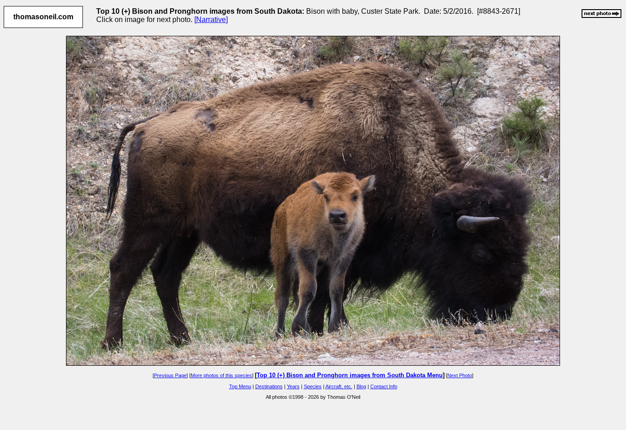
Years (293, 386)
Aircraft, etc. (338, 386)
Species (313, 386)
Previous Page (170, 375)
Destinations (269, 386)
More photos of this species (221, 375)
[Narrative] (211, 19)
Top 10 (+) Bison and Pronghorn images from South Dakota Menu (350, 375)
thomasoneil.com (43, 17)
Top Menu (240, 386)
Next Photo (459, 375)
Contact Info (383, 386)
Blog (361, 386)
